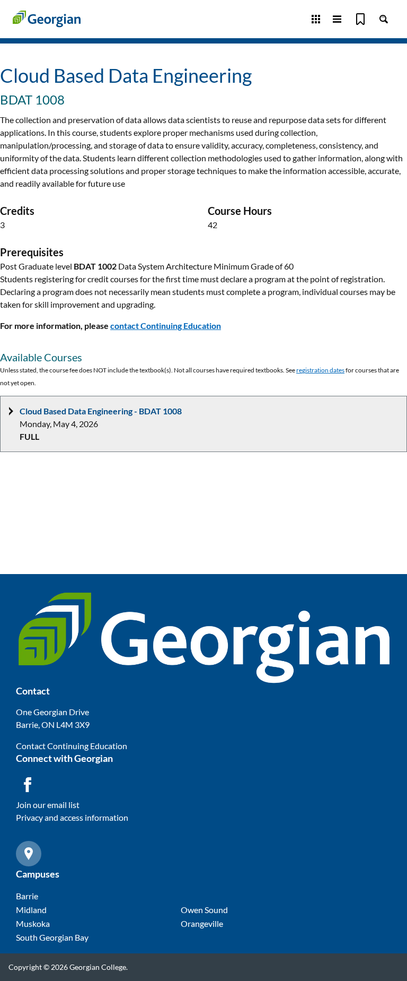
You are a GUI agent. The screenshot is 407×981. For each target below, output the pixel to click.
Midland (31, 910)
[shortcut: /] (383, 19)
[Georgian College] (47, 19)
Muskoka (33, 923)
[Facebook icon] (27, 784)
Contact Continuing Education (71, 746)
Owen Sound (204, 910)
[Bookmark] (360, 19)
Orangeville (202, 923)
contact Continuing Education (165, 325)
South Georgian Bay (52, 937)
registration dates (320, 370)
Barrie (27, 896)
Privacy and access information (72, 817)
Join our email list (47, 805)
